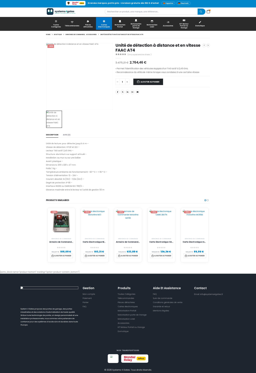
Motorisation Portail (120, 26)
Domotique (200, 26)
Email (137, 92)
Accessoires (168, 26)
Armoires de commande (61, 239)
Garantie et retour (161, 306)
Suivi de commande (162, 298)
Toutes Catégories (56, 26)
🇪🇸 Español (168, 3)
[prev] (204, 45)
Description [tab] (52, 135)
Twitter (122, 92)
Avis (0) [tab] (66, 135)
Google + (132, 92)
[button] (205, 200)
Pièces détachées (88, 26)
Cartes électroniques (104, 26)
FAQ (84, 306)
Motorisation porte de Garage (136, 26)
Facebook (117, 92)
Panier (86, 302)
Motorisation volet (152, 26)
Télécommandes (72, 26)
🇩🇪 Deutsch (183, 3)
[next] (208, 45)
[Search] (201, 12)
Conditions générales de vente (167, 302)
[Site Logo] (62, 11)
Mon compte (89, 294)
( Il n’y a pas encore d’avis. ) (139, 54)
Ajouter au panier (150, 82)
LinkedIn (127, 92)
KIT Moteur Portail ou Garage (184, 26)
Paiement (87, 298)
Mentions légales (161, 310)
